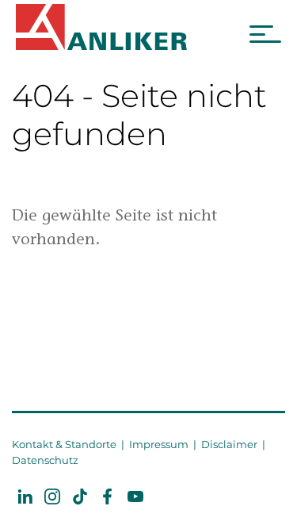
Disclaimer (229, 444)
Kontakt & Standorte (64, 444)
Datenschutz (45, 460)
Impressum (158, 444)
